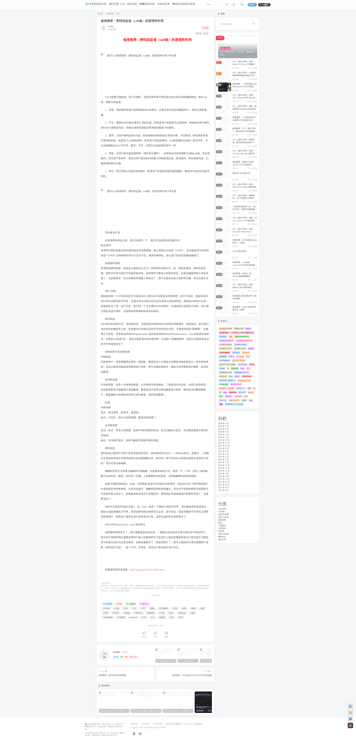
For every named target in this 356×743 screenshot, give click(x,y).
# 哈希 (180, 617)
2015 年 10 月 (224, 485)
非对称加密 (223, 384)
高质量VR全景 (240, 348)
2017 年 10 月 (224, 482)
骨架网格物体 (224, 360)
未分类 (221, 531)
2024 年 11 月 (224, 468)
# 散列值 (162, 617)
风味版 (222, 368)
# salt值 (161, 613)
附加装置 (238, 396)
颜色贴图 (234, 368)
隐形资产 (242, 392)
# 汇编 (116, 608)
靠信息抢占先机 (244, 380)
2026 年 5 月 (223, 426)
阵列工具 (223, 400)
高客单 (231, 356)
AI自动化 (222, 509)
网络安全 (145, 604)
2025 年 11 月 (224, 443)
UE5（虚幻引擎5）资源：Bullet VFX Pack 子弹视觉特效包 (244, 64)
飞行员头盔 (242, 364)
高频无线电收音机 (242, 336)
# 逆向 (125, 608)
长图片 (244, 400)
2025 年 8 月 (223, 451)
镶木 (251, 400)
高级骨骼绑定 (224, 353)
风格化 (252, 364)
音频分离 (223, 376)
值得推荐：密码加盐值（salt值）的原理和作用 (132, 21)
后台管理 (145, 724)
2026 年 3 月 (223, 432)
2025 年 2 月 (223, 460)
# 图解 (152, 608)
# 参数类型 (151, 613)
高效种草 (245, 353)
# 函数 (193, 608)
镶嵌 (221, 404)
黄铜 (231, 336)
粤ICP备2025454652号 (159, 728)
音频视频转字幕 (225, 372)
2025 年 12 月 (224, 440)
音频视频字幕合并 (241, 372)
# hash (172, 617)
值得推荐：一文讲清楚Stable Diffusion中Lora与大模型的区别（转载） (245, 86)
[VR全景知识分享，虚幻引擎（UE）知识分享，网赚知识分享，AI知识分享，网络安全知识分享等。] (105, 726)
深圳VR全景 (223, 534)
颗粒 (242, 368)
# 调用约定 (138, 613)
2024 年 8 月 (223, 476)
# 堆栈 (184, 608)
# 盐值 (171, 613)
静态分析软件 (236, 384)
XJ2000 (110, 26)
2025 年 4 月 (223, 454)
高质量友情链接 (225, 345)
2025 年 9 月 (223, 448)
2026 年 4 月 (223, 429)
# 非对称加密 (108, 617)
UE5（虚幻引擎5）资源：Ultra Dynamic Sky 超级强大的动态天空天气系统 (244, 153)
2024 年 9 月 (223, 474)
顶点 (248, 368)
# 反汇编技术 (163, 608)
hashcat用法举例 (239, 251)
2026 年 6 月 (223, 423)
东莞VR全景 (223, 514)
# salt (152, 617)
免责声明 (134, 724)
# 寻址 (175, 608)
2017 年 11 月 (224, 479)
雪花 (249, 388)
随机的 (251, 392)
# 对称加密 (121, 617)
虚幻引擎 (222, 539)
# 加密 (192, 613)
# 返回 (105, 613)
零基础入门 (240, 388)
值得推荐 (110, 14)
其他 (120, 604)
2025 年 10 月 (224, 446)
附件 (246, 396)
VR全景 (221, 512)
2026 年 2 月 (223, 435)
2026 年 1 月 (223, 437)
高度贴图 (223, 356)
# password (133, 617)
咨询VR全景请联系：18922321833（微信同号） (185, 724)
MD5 (146, 109)
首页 (101, 14)
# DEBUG (115, 613)
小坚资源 (132, 604)
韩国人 (237, 376)
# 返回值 (127, 613)
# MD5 (144, 617)
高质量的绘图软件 (226, 341)
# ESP (134, 608)
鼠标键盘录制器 (225, 329)
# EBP (143, 608)
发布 (253, 5)
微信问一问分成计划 (241, 173)
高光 (248, 356)
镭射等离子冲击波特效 (234, 404)
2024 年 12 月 (224, 465)
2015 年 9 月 (223, 487)
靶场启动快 (246, 376)
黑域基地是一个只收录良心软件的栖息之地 (236, 333)
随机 (221, 396)
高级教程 (236, 353)
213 (117, 657)
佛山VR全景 (223, 517)
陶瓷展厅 (229, 396)
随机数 (190, 97)
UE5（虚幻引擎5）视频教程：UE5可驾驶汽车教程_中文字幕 (245, 198)
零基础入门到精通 (226, 388)
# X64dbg (106, 608)
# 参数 (202, 608)
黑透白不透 (238, 329)
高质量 (251, 348)
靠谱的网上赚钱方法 (227, 380)
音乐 (231, 376)
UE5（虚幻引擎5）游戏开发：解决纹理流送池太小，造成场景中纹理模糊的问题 (244, 142)
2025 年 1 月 (223, 462)
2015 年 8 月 (223, 490)
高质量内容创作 (225, 348)
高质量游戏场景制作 (244, 341)
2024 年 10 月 (224, 471)
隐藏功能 (233, 392)
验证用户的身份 (239, 360)
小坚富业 (222, 525)
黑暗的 (248, 329)
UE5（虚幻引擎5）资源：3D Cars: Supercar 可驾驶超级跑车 (245, 220)
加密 (113, 127)
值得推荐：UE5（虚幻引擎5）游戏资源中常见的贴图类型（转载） (245, 131)
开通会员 (265, 5)
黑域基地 (223, 336)
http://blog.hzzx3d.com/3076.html (147, 569)
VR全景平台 (158, 724)
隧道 (225, 392)
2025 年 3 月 (223, 457)
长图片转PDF (234, 400)
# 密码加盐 (182, 613)
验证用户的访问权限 (227, 364)
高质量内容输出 (240, 345)
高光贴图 (240, 356)
